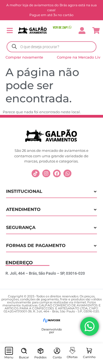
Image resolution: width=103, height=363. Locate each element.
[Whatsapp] (67, 174)
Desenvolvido (51, 329)
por (51, 332)
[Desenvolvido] (51, 320)
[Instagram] (46, 174)
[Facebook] (57, 174)
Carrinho (89, 357)
